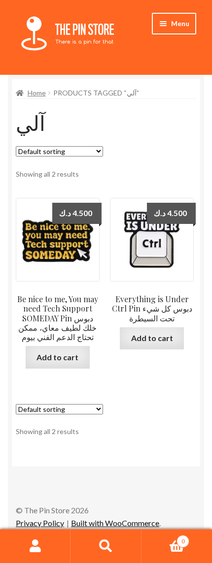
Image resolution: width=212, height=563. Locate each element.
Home (37, 93)
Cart (163, 538)
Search (106, 546)
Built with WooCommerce (115, 523)
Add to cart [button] (57, 357)
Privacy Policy (40, 523)
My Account (35, 546)
